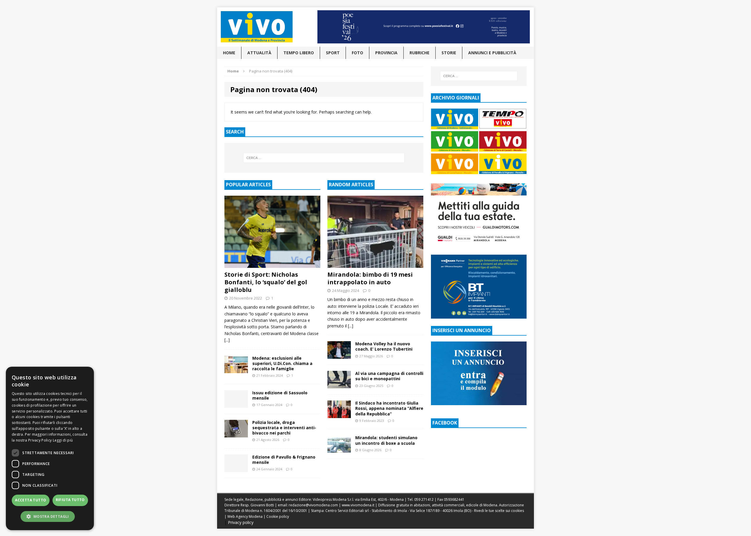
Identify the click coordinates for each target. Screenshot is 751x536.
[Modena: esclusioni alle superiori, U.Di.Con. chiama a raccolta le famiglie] (236, 369)
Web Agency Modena (245, 516)
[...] (227, 340)
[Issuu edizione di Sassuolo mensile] (236, 404)
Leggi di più (63, 440)
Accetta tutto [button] (30, 500)
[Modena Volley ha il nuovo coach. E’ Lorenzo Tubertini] (339, 355)
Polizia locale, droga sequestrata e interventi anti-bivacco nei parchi (284, 428)
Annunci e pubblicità (492, 52)
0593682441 (454, 499)
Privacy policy (240, 522)
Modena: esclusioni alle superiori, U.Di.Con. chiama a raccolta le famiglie (282, 363)
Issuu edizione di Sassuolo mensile (279, 395)
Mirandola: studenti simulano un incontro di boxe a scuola (386, 440)
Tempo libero (298, 52)
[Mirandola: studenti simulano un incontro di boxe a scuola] (339, 449)
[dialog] (50, 448)
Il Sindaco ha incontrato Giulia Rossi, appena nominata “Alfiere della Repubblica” (389, 408)
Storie (449, 52)
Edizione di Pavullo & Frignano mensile (283, 459)
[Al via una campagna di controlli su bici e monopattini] (339, 385)
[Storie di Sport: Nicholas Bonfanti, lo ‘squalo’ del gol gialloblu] (272, 264)
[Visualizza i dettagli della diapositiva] (423, 26)
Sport (333, 52)
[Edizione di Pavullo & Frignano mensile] (236, 468)
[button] (50, 516)
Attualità (259, 52)
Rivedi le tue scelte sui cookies (499, 510)
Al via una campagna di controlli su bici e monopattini (389, 376)
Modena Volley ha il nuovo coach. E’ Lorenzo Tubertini (383, 346)
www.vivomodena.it (358, 505)
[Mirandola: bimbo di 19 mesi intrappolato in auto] (375, 264)
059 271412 (424, 499)
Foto (357, 52)
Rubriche (419, 52)
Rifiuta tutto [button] (70, 499)
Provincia (386, 52)
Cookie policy (277, 516)
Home (229, 52)
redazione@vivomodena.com (313, 505)
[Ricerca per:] (323, 158)
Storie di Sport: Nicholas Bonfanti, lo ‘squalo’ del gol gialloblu (265, 282)
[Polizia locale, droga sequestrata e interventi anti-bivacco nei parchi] (236, 434)
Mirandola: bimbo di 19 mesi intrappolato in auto (370, 278)
